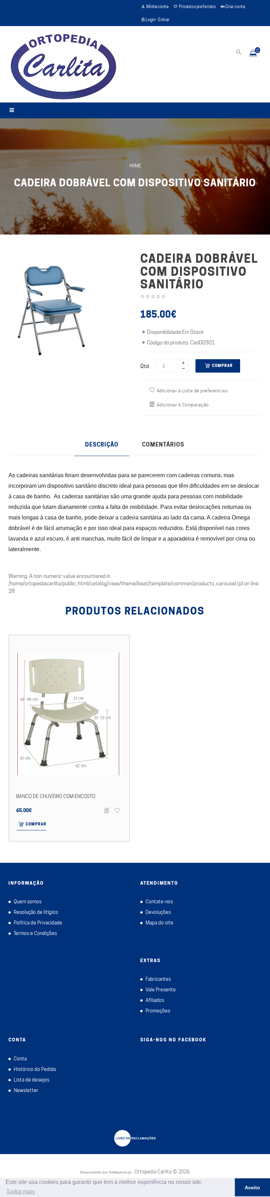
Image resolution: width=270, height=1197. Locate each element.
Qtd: (145, 366)
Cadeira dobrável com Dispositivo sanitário (135, 183)
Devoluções (158, 912)
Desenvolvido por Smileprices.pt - (107, 1172)
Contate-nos (159, 901)
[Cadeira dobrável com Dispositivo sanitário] (54, 311)
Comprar (222, 365)
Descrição (101, 444)
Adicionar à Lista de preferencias (192, 390)
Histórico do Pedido (35, 1069)
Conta (20, 1058)
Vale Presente (161, 989)
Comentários (163, 444)
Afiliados (155, 1000)
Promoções (158, 1011)
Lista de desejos (31, 1080)
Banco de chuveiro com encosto (55, 796)
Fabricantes (158, 979)
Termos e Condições (35, 933)
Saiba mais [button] (21, 1192)
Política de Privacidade (38, 922)
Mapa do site (159, 922)
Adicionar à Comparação (183, 404)
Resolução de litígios (36, 912)
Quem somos (27, 901)
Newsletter (26, 1090)
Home (135, 165)
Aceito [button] (252, 1187)
